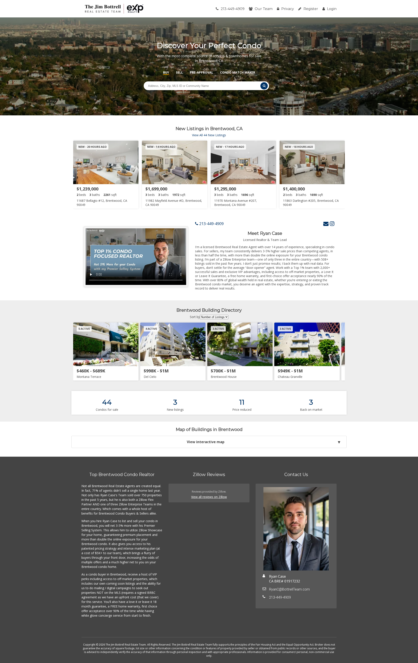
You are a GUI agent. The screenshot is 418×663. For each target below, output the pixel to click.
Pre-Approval (201, 72)
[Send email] (326, 223)
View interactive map (205, 441)
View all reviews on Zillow (209, 497)
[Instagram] (332, 223)
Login (332, 9)
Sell (179, 72)
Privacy (287, 9)
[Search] (264, 85)
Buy (166, 72)
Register (310, 9)
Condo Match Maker (237, 72)
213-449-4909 (232, 9)
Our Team (264, 9)
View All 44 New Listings (209, 135)
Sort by (195, 317)
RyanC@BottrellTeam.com (289, 589)
